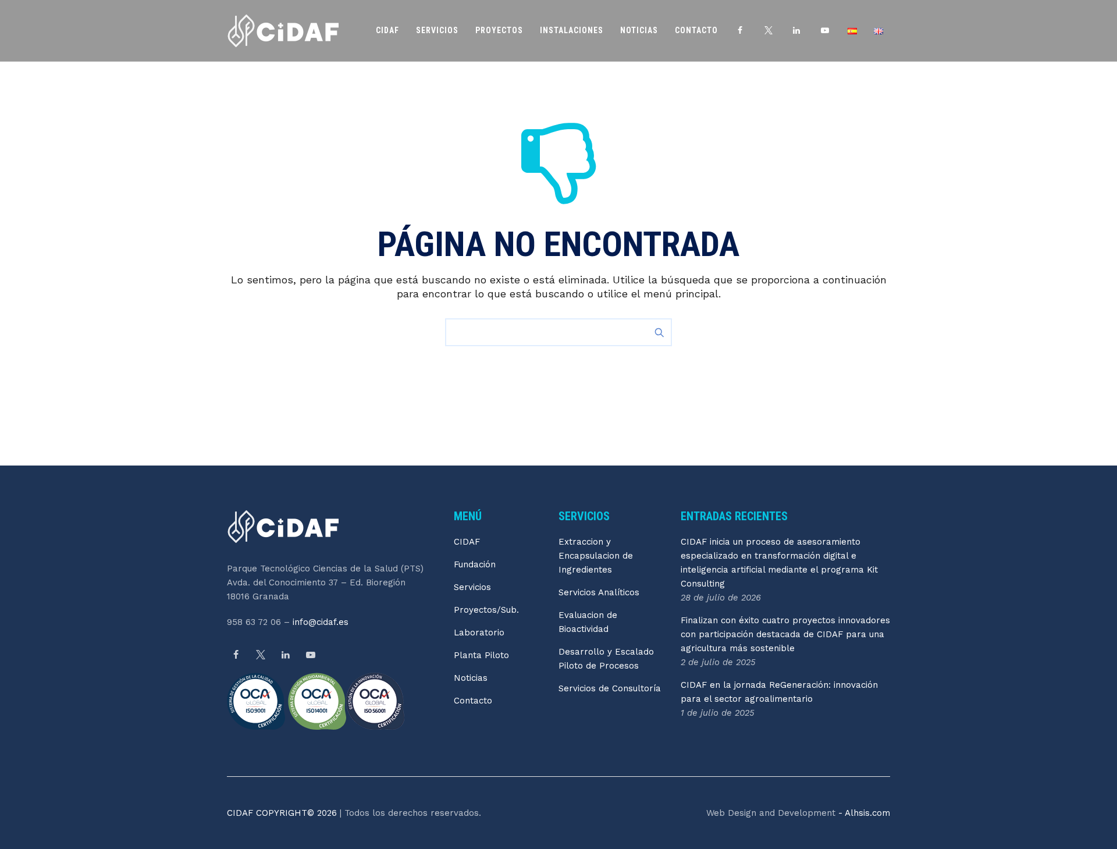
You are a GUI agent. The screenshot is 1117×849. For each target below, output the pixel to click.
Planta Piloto (481, 655)
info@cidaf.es (320, 622)
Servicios (437, 30)
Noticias (639, 30)
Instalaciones (571, 30)
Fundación (475, 564)
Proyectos (499, 30)
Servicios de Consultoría (609, 688)
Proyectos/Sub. (486, 610)
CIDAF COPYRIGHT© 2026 (283, 813)
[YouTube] (310, 655)
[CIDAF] (283, 30)
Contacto (696, 30)
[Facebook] (235, 655)
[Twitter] (260, 655)
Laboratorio (479, 632)
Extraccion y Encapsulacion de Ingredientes (595, 556)
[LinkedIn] (285, 655)
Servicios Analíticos (598, 592)
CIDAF (387, 30)
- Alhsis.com (862, 813)
